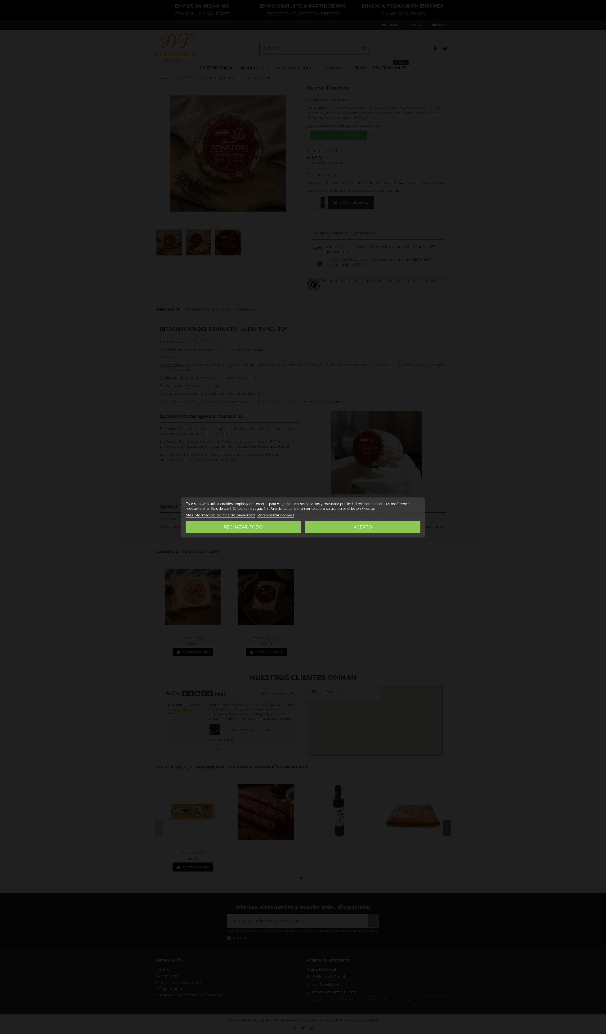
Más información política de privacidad (220, 515)
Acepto (363, 526)
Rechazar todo (243, 526)
